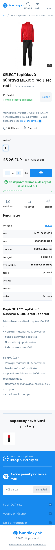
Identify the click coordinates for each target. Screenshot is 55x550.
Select (46, 97)
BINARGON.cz (39, 544)
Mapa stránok (32, 538)
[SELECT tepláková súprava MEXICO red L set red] (9, 438)
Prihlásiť (41, 489)
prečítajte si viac (29, 120)
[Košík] (38, 6)
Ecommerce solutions (20, 544)
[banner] (13, 5)
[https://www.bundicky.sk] (4, 15)
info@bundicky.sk (24, 460)
